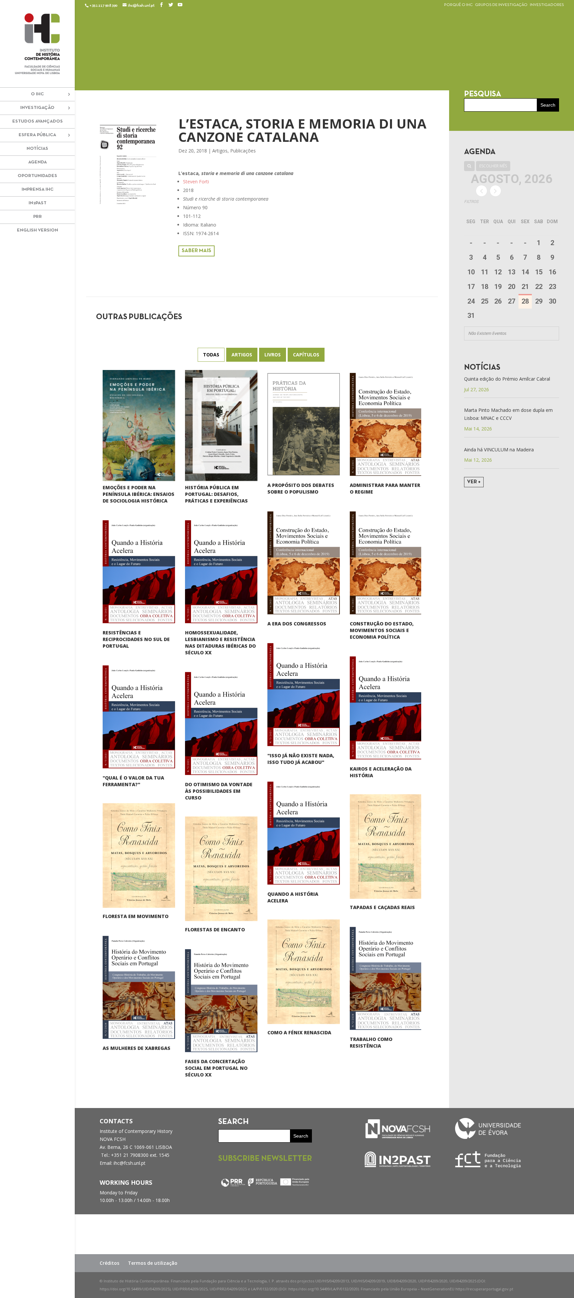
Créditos (109, 1263)
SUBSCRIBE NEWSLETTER (265, 1158)
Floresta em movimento (135, 916)
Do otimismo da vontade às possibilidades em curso (218, 791)
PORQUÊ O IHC (458, 5)
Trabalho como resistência (371, 1042)
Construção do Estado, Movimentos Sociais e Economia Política (382, 630)
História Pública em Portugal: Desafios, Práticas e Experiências (216, 494)
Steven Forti (196, 181)
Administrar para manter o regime (385, 488)
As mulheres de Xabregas (136, 1048)
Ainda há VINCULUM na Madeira (499, 449)
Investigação (37, 108)
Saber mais (196, 250)
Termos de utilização (152, 1263)
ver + (474, 482)
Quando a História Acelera (292, 897)
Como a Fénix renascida (299, 1032)
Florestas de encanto (215, 929)
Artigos (220, 150)
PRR (37, 217)
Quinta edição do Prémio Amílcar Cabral (507, 379)
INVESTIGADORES (547, 5)
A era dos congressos (296, 623)
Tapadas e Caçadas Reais (382, 907)
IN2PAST (38, 203)
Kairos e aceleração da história (381, 772)
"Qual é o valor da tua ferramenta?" (133, 781)
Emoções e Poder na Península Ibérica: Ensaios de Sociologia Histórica (138, 494)
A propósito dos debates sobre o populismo (300, 488)
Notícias (37, 148)
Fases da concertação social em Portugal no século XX (216, 1068)
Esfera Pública (37, 135)
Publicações (243, 150)
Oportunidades (37, 176)
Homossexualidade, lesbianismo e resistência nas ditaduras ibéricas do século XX (220, 642)
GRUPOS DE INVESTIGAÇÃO (501, 5)
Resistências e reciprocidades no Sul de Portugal (136, 639)
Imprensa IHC (37, 189)
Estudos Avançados (37, 121)
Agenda (37, 162)
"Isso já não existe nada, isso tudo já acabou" (300, 758)
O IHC (37, 94)
